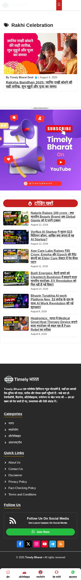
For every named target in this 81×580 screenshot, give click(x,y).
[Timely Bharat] (15, 5)
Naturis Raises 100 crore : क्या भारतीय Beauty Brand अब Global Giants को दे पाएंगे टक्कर (53, 216)
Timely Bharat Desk (21, 77)
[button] (67, 5)
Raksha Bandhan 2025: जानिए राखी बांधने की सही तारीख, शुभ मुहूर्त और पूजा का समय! (39, 84)
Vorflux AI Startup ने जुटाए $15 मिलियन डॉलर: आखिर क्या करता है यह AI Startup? (52, 235)
